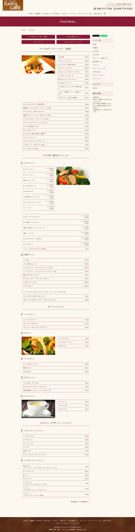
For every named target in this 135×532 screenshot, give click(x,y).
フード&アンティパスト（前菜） (38, 36)
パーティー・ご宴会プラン (100, 58)
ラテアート (73, 13)
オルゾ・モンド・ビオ (85, 13)
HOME (31, 13)
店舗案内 (37, 13)
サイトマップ (96, 78)
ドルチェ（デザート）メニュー (73, 42)
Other (64, 13)
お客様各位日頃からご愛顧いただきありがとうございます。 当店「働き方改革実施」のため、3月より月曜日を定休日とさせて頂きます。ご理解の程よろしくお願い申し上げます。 (102, 104)
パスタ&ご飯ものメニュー (73, 36)
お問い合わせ (97, 13)
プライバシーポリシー (99, 75)
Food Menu (46, 13)
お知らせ (95, 88)
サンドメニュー (38, 42)
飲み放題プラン (97, 61)
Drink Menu (56, 13)
